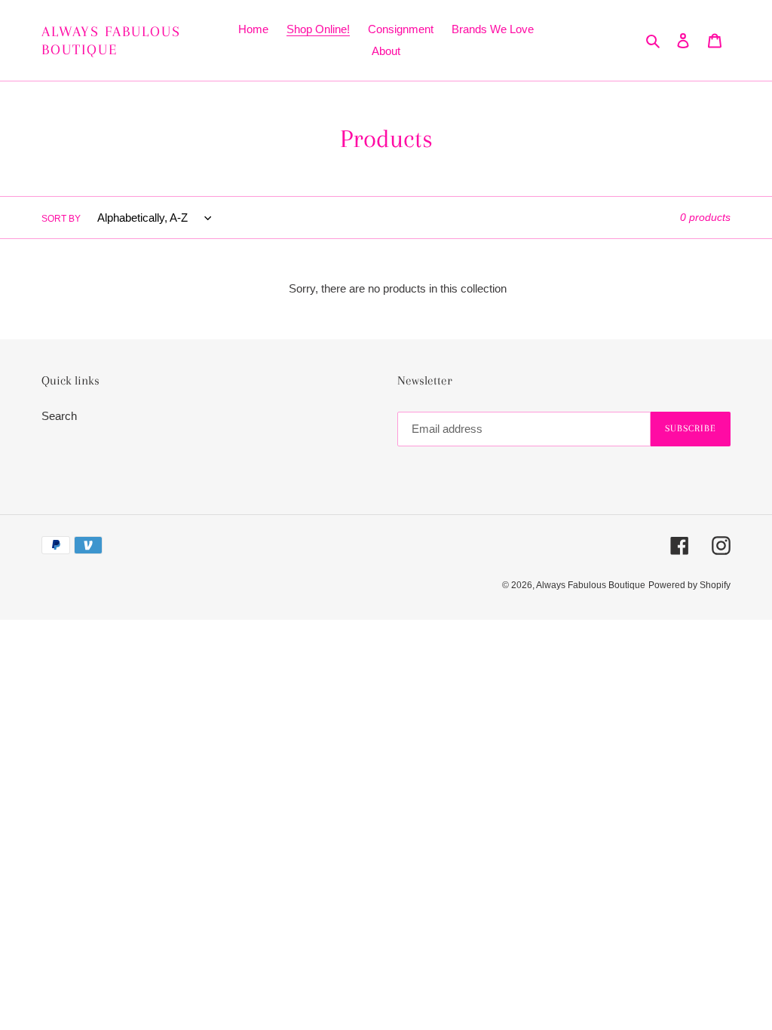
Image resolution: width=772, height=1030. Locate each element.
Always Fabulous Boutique (111, 40)
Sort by (61, 218)
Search (59, 415)
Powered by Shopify (689, 585)
